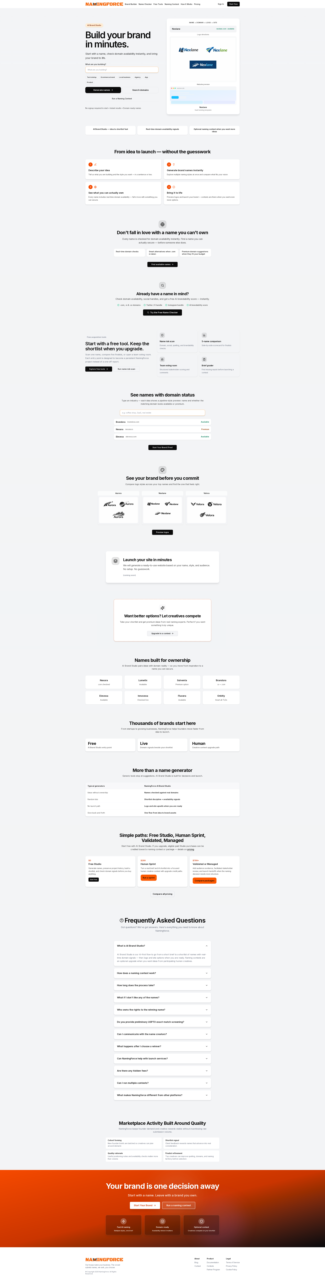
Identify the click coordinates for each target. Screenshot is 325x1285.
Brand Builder (131, 4)
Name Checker (145, 4)
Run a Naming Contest (122, 99)
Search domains (140, 90)
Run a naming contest (178, 1205)
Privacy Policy (231, 1266)
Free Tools (158, 4)
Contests (210, 1266)
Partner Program (213, 1269)
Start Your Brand (143, 1205)
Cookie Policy (231, 1269)
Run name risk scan (126, 369)
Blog (196, 1262)
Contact (197, 1266)
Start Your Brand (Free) (162, 447)
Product (90, 82)
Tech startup (91, 77)
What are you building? (95, 64)
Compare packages (204, 880)
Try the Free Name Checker (164, 312)
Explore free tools (97, 369)
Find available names (160, 264)
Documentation (213, 1262)
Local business (124, 77)
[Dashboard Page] (111, 4)
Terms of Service (233, 1262)
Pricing (197, 4)
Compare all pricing (162, 894)
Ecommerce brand (108, 77)
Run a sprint (149, 877)
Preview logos (162, 532)
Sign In (221, 4)
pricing (190, 849)
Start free (233, 4)
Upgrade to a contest (160, 633)
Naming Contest (172, 4)
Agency (138, 77)
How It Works (186, 4)
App (146, 77)
